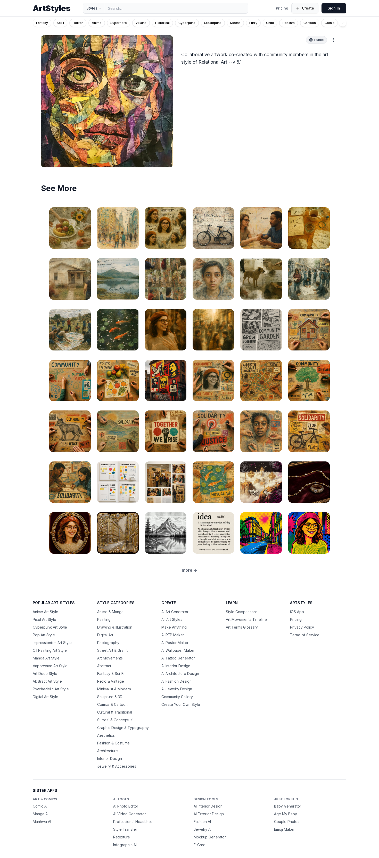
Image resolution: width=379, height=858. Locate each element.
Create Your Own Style (180, 704)
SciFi (60, 23)
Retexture (121, 837)
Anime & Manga (110, 612)
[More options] (333, 40)
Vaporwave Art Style (50, 666)
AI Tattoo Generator (178, 658)
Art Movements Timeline (246, 619)
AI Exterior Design (209, 814)
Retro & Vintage (110, 681)
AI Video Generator (129, 814)
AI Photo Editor (125, 806)
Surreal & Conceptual (115, 720)
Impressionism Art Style (52, 642)
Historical (162, 23)
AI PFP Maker (172, 635)
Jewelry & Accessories (116, 766)
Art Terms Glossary (242, 627)
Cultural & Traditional (114, 712)
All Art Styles (171, 619)
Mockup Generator (210, 837)
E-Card (199, 845)
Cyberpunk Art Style (50, 627)
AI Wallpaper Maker (178, 650)
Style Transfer (125, 829)
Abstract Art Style (47, 681)
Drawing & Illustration (114, 627)
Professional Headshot (132, 821)
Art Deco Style (45, 673)
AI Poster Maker (174, 642)
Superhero (118, 23)
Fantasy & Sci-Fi (110, 673)
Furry (253, 23)
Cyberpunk (186, 23)
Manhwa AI (42, 821)
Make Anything (174, 627)
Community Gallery (177, 696)
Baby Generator (287, 806)
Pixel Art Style (44, 619)
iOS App (297, 612)
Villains (141, 23)
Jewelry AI (202, 829)
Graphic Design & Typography (123, 727)
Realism (289, 23)
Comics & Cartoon (112, 704)
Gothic (329, 23)
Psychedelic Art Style (51, 689)
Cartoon (309, 23)
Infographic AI (125, 845)
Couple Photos (286, 821)
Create (308, 8)
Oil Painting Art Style (50, 650)
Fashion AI (202, 821)
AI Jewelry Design (176, 689)
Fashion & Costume (113, 743)
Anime (97, 23)
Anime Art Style (45, 612)
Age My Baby (285, 814)
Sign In (334, 8)
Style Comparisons (242, 612)
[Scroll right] (342, 23)
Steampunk (212, 23)
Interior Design (109, 758)
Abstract (104, 666)
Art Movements (110, 658)
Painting (104, 619)
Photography (108, 642)
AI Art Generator (174, 612)
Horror (78, 23)
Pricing (282, 8)
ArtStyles (52, 8)
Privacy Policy (302, 627)
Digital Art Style (45, 696)
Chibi (270, 23)
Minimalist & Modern (114, 689)
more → (189, 570)
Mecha (235, 23)
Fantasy (42, 23)
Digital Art (105, 635)
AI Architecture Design (180, 673)
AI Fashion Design (176, 681)
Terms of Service (304, 635)
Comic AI (40, 806)
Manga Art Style (46, 658)
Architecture (107, 751)
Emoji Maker (284, 829)
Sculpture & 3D (109, 696)
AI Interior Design (175, 666)
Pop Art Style (44, 635)
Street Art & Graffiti (112, 650)
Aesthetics (106, 735)
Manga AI (40, 814)
